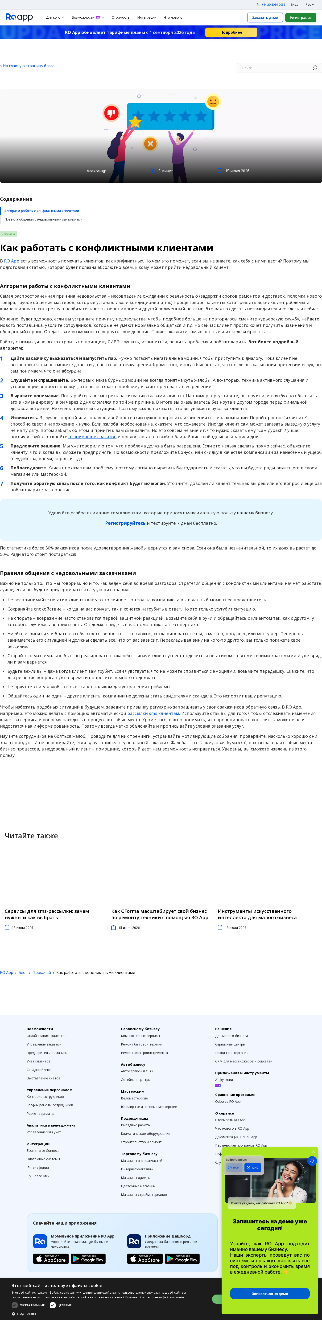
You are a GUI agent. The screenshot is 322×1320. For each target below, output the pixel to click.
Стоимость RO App (230, 1120)
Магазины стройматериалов (144, 1194)
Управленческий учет (44, 1132)
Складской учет (39, 1069)
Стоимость (121, 17)
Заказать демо (265, 17)
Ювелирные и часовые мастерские (149, 1106)
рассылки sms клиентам (153, 713)
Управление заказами (44, 1044)
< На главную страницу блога (27, 65)
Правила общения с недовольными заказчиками (43, 219)
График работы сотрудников (50, 1105)
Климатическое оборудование (145, 1133)
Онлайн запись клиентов (46, 1035)
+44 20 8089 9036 (273, 4)
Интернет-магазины (137, 1169)
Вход (294, 4)
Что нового (173, 17)
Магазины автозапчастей (141, 1160)
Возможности (83, 17)
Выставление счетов (43, 1078)
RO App (11, 261)
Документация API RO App (236, 1137)
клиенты (8, 234)
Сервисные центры (230, 1044)
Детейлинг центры (136, 1079)
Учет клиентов (38, 1061)
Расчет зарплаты (40, 1113)
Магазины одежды (136, 1177)
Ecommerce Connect (43, 1150)
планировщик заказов (92, 436)
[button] (108, 1313)
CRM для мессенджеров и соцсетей (243, 1061)
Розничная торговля (231, 1052)
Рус (308, 4)
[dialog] (161, 1299)
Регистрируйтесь (125, 523)
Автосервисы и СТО (137, 1071)
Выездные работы (135, 1125)
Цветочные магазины (138, 1186)
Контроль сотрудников (45, 1096)
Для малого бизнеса (231, 1035)
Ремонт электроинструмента (144, 1052)
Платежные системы (43, 1159)
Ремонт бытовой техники (141, 1044)
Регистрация (301, 17)
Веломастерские (134, 1098)
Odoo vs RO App (228, 1101)
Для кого (53, 17)
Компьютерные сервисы (140, 1035)
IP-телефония (38, 1167)
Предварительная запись (47, 1052)
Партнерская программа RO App (241, 1145)
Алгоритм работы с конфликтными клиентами (41, 211)
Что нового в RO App (232, 1128)
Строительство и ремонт (141, 1142)
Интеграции (146, 17)
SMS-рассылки (38, 1176)
